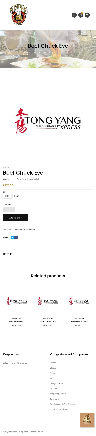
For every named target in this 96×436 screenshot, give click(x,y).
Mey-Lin (53, 388)
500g (16, 196)
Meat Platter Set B (48, 321)
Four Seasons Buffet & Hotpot (63, 404)
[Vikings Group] (18, 15)
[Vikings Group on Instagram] (91, 431)
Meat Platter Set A (79, 321)
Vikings (53, 368)
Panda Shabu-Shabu (59, 409)
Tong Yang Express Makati (24, 229)
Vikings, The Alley (57, 383)
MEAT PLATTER (17, 318)
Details (7, 254)
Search (53, 362)
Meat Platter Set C (16, 321)
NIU (51, 378)
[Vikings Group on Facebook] (87, 431)
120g (7, 196)
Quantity (7, 204)
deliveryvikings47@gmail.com (16, 363)
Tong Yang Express (58, 393)
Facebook (16, 237)
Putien (52, 373)
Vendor (6, 179)
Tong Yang (54, 399)
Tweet (12, 237)
